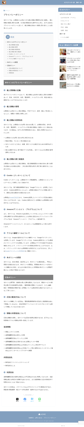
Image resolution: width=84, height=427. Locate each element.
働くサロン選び (65, 24)
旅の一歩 (79, 2)
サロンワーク (65, 21)
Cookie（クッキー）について (17, 54)
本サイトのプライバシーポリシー (17, 42)
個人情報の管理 (13, 47)
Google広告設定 (14, 197)
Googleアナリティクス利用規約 (15, 251)
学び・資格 (64, 27)
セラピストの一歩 (69, 2)
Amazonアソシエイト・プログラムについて (21, 56)
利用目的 (11, 73)
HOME (43, 414)
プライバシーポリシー (50, 417)
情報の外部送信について (15, 70)
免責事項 (31, 417)
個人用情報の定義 (14, 44)
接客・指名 (64, 30)
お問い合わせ (38, 417)
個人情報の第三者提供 (15, 51)
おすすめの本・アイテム (68, 17)
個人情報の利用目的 (14, 49)
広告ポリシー (11, 65)
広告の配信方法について (15, 68)
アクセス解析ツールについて (17, 58)
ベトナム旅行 (65, 37)
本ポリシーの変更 (12, 62)
